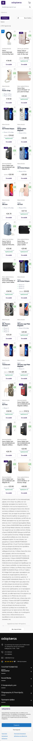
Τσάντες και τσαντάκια (23, 48)
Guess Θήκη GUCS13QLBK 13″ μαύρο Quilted (22, 243)
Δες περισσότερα (16, 629)
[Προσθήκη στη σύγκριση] (15, 39)
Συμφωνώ (16, 725)
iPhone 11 (6, 408)
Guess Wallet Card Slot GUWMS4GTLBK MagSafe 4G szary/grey (8, 168)
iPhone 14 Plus (8, 94)
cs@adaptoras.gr (9, 658)
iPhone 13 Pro (22, 208)
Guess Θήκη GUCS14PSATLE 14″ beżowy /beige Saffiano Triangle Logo (23, 481)
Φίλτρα (5, 18)
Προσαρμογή (16, 729)
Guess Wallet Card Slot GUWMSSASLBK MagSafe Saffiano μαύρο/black (23, 444)
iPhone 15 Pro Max (9, 132)
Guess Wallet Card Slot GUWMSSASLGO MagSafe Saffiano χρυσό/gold (8, 444)
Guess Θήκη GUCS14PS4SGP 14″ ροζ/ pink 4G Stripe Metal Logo (23, 90)
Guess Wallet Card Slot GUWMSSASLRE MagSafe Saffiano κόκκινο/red (23, 404)
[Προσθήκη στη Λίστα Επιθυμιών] (15, 31)
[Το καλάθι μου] (29, 3)
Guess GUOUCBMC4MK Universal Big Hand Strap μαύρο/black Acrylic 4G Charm (7, 54)
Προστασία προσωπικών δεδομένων (5, 736)
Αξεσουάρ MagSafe (6, 163)
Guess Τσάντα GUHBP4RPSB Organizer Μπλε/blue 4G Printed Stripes (8, 243)
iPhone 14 (21, 286)
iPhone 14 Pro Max (24, 328)
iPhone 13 (21, 284)
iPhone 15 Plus (8, 96)
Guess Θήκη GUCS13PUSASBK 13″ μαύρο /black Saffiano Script (8, 281)
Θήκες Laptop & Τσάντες (23, 86)
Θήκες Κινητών (5, 86)
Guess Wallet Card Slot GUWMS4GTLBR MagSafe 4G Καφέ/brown (8, 481)
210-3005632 (8, 652)
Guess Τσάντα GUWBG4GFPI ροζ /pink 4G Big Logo (22, 52)
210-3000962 (8, 654)
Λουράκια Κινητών (6, 48)
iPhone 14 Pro (22, 133)
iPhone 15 (21, 288)
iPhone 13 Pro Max (9, 208)
